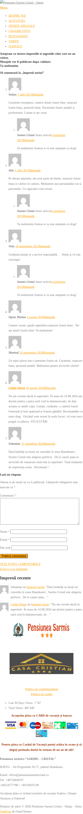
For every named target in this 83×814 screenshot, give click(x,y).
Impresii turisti (35, 587)
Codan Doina (17, 388)
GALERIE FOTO (19, 31)
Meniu (4, 7)
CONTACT (15, 46)
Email (5, 539)
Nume (5, 531)
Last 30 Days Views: (21, 703)
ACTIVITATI (17, 20)
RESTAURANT (18, 36)
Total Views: (16, 708)
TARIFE (14, 41)
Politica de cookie (41, 694)
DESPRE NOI (17, 15)
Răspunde (37, 94)
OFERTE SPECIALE (22, 25)
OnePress (5, 811)
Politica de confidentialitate (41, 689)
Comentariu (8, 495)
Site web (5, 547)
